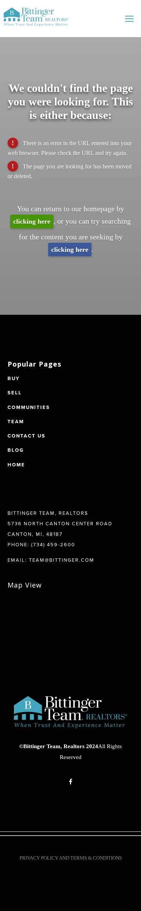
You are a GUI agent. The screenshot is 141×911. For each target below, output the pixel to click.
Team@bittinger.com (61, 559)
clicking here (31, 221)
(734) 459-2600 (53, 544)
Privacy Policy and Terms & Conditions (71, 858)
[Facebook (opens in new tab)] (71, 782)
